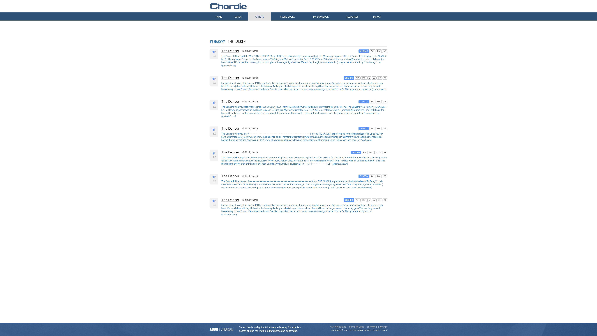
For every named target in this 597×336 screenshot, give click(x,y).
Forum (377, 17)
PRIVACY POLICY (380, 330)
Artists (259, 17)
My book (321, 17)
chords (367, 330)
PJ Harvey (217, 41)
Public (287, 17)
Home (219, 17)
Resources (352, 17)
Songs (238, 17)
